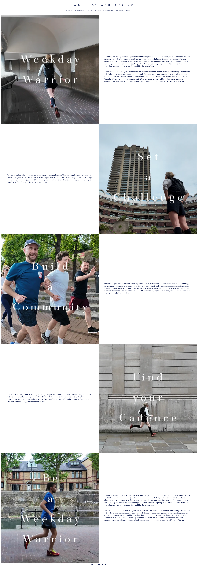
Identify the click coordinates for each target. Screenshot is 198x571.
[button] (89, 10)
